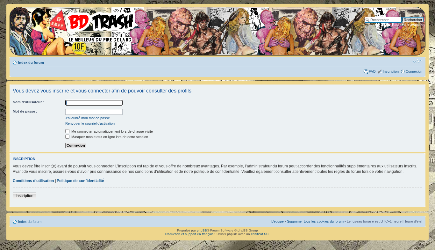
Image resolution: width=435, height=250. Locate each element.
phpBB (202, 230)
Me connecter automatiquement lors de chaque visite (111, 131)
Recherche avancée (408, 24)
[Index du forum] (75, 25)
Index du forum (31, 62)
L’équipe (277, 221)
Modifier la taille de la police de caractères (417, 61)
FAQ (372, 71)
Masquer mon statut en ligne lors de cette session (109, 137)
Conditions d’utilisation (33, 181)
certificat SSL (260, 234)
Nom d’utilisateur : (28, 102)
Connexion (414, 71)
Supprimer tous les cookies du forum (315, 221)
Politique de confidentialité (80, 181)
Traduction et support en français (189, 234)
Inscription (391, 71)
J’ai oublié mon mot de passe (87, 118)
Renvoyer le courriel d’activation (90, 123)
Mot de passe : (25, 111)
